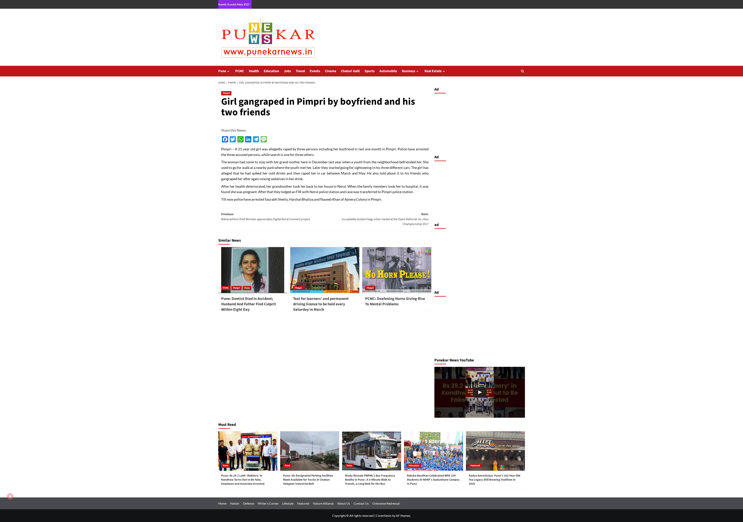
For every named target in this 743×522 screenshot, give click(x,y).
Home (222, 503)
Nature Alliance (323, 503)
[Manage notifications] (10, 496)
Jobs (287, 71)
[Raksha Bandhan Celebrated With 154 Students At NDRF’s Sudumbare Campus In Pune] (433, 451)
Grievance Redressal (386, 503)
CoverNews (383, 515)
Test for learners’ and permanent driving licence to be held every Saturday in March (321, 304)
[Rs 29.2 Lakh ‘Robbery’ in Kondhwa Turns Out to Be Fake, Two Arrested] (479, 392)
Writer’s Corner (268, 503)
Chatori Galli (350, 71)
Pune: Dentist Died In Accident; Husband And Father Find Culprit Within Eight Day (248, 304)
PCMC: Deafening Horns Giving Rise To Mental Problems (395, 301)
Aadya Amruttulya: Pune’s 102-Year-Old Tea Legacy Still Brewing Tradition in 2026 (494, 480)
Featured (475, 465)
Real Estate (433, 71)
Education (271, 71)
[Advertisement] (479, 123)
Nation (234, 503)
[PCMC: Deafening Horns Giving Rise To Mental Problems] (396, 270)
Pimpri (226, 93)
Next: (385, 219)
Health (254, 71)
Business (408, 71)
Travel (300, 71)
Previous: (266, 216)
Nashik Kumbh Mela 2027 (234, 4)
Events (315, 71)
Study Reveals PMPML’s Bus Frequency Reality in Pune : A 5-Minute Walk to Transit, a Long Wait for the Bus (370, 480)
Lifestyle (288, 503)
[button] (522, 71)
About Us (343, 503)
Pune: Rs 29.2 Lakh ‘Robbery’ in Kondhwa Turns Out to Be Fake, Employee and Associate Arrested (243, 480)
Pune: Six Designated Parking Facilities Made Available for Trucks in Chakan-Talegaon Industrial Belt (308, 480)
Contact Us (361, 503)
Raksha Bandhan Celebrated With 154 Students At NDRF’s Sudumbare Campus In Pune (433, 480)
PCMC (239, 71)
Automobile (388, 71)
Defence (248, 503)
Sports (370, 71)
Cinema (330, 71)
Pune (222, 71)
